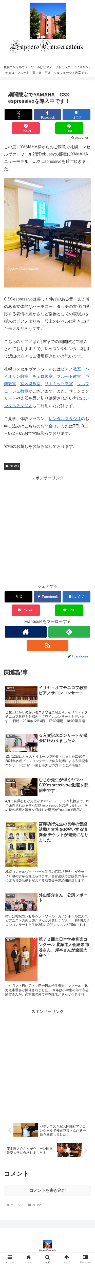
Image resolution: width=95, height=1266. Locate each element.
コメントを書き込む (47, 1190)
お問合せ (49, 426)
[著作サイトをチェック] (26, 632)
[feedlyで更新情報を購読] (69, 632)
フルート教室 (69, 376)
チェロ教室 (42, 376)
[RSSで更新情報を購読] (47, 645)
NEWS (14, 466)
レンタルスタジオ (65, 418)
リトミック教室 (59, 384)
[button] (85, 894)
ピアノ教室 (71, 369)
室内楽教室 (30, 384)
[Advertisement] (47, 529)
